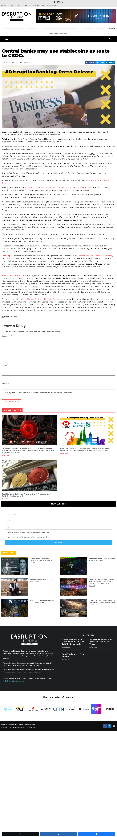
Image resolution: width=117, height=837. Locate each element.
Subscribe (51, 5)
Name (5, 365)
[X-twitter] (62, 2)
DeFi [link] (39, 202)
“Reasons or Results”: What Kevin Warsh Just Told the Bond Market (73, 642)
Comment (7, 336)
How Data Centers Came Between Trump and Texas (101, 642)
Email (5, 374)
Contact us (26, 5)
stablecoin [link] (44, 227)
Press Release (10, 317)
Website (5, 383)
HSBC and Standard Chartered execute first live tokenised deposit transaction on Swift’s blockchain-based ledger (85, 449)
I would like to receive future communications (28, 533)
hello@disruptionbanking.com (14, 681)
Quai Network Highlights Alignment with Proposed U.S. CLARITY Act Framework (26, 495)
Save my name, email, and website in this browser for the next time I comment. (38, 393)
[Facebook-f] (54, 2)
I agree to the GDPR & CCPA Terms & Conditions (28, 537)
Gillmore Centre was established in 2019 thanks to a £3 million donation (59, 187)
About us (5, 5)
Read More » (6, 455)
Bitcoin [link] (92, 153)
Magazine (15, 5)
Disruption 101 (38, 5)
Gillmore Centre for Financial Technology (94, 256)
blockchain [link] (82, 195)
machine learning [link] (45, 305)
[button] (79, 21)
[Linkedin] (58, 2)
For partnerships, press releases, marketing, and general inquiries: (28, 678)
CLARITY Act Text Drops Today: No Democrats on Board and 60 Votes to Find (102, 602)
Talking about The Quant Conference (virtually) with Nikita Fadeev (43, 560)
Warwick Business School (13, 275)
